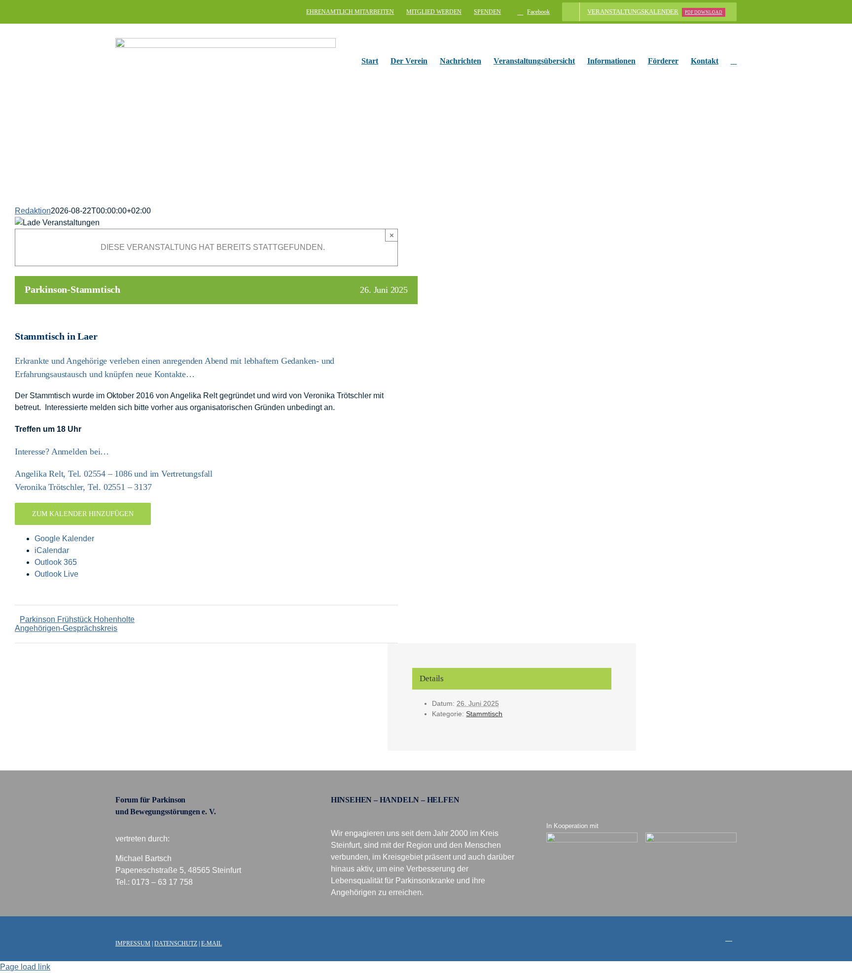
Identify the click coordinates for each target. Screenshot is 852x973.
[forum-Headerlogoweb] (225, 41)
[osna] (691, 836)
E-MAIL (211, 943)
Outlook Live (56, 574)
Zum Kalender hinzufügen (83, 514)
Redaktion (33, 211)
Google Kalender (64, 538)
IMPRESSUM (132, 943)
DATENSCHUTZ (175, 943)
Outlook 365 (56, 562)
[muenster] (592, 836)
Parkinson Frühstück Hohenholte (77, 619)
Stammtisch (484, 714)
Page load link (25, 967)
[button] (734, 61)
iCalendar (52, 550)
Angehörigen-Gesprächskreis (66, 628)
